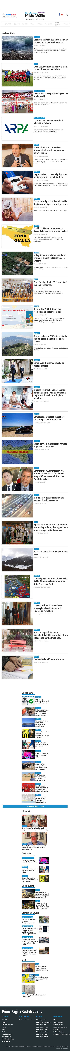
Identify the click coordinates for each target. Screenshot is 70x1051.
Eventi (3, 1029)
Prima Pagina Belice (41, 1020)
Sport (32, 24)
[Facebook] (59, 14)
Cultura (40, 24)
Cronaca (16, 24)
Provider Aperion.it (58, 1024)
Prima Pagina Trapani (42, 1036)
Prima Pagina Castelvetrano (43, 1022)
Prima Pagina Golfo (41, 1024)
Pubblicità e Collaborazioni (60, 1027)
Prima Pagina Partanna (42, 1032)
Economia (48, 24)
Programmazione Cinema (25, 1020)
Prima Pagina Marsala (42, 1027)
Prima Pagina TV (6, 1036)
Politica (25, 24)
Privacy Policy (56, 1029)
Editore (55, 1020)
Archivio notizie (6, 1041)
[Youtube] (62, 14)
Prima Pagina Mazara (41, 1029)
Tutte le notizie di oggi (8, 1039)
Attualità (7, 24)
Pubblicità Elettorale (58, 1032)
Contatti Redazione (58, 1022)
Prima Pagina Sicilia (41, 1034)
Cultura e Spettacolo (7, 1024)
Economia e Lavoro (6, 1034)
